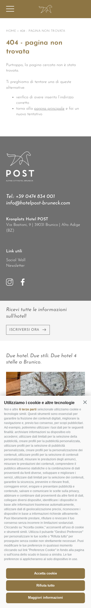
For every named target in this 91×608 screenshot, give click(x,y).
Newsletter (15, 266)
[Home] (45, 9)
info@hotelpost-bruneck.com (38, 203)
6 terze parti (27, 409)
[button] (85, 402)
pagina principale (49, 109)
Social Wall (16, 260)
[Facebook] (22, 282)
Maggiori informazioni (45, 597)
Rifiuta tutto (45, 585)
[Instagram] (9, 282)
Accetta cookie (45, 573)
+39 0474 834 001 (35, 196)
